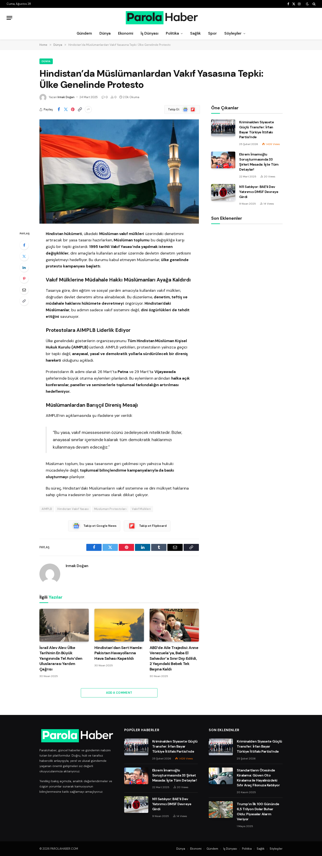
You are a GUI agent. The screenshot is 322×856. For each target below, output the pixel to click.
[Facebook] (24, 245)
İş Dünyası (149, 33)
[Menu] (9, 18)
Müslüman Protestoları (110, 509)
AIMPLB (47, 509)
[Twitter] (24, 256)
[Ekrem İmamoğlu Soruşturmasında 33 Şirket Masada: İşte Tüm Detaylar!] (223, 160)
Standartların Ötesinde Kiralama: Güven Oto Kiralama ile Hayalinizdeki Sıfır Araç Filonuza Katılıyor (258, 778)
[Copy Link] (79, 109)
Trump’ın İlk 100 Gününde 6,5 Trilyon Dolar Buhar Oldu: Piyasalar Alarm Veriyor (258, 811)
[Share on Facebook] (58, 109)
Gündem (84, 33)
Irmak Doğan (66, 97)
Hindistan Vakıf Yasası (73, 509)
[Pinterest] (24, 278)
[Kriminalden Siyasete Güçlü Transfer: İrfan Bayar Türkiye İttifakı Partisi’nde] (223, 127)
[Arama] (313, 4)
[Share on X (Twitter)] (65, 109)
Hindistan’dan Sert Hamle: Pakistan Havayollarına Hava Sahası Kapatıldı (118, 653)
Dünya (105, 33)
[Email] (24, 289)
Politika (172, 33)
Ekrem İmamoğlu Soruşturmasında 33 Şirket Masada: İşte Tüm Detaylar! (259, 162)
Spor (212, 33)
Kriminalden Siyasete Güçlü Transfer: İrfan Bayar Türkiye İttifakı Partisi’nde (256, 130)
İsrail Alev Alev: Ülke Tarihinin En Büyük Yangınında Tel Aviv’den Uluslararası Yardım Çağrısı (60, 658)
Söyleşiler (233, 33)
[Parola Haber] (161, 18)
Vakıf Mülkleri (141, 509)
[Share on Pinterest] (72, 109)
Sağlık (195, 33)
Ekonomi (125, 33)
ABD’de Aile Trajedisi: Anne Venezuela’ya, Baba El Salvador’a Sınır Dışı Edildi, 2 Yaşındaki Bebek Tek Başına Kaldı (174, 658)
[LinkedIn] (24, 267)
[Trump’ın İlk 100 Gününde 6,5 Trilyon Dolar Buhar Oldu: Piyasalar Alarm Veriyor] (221, 809)
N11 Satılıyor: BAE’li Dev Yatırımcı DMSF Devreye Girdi (258, 191)
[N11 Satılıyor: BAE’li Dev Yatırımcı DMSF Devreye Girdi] (223, 192)
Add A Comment (119, 693)
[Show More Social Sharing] (88, 109)
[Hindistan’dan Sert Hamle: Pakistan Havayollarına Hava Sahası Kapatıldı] (119, 625)
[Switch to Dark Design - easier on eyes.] (307, 3)
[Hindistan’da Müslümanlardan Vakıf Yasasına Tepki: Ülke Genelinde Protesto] (119, 171)
